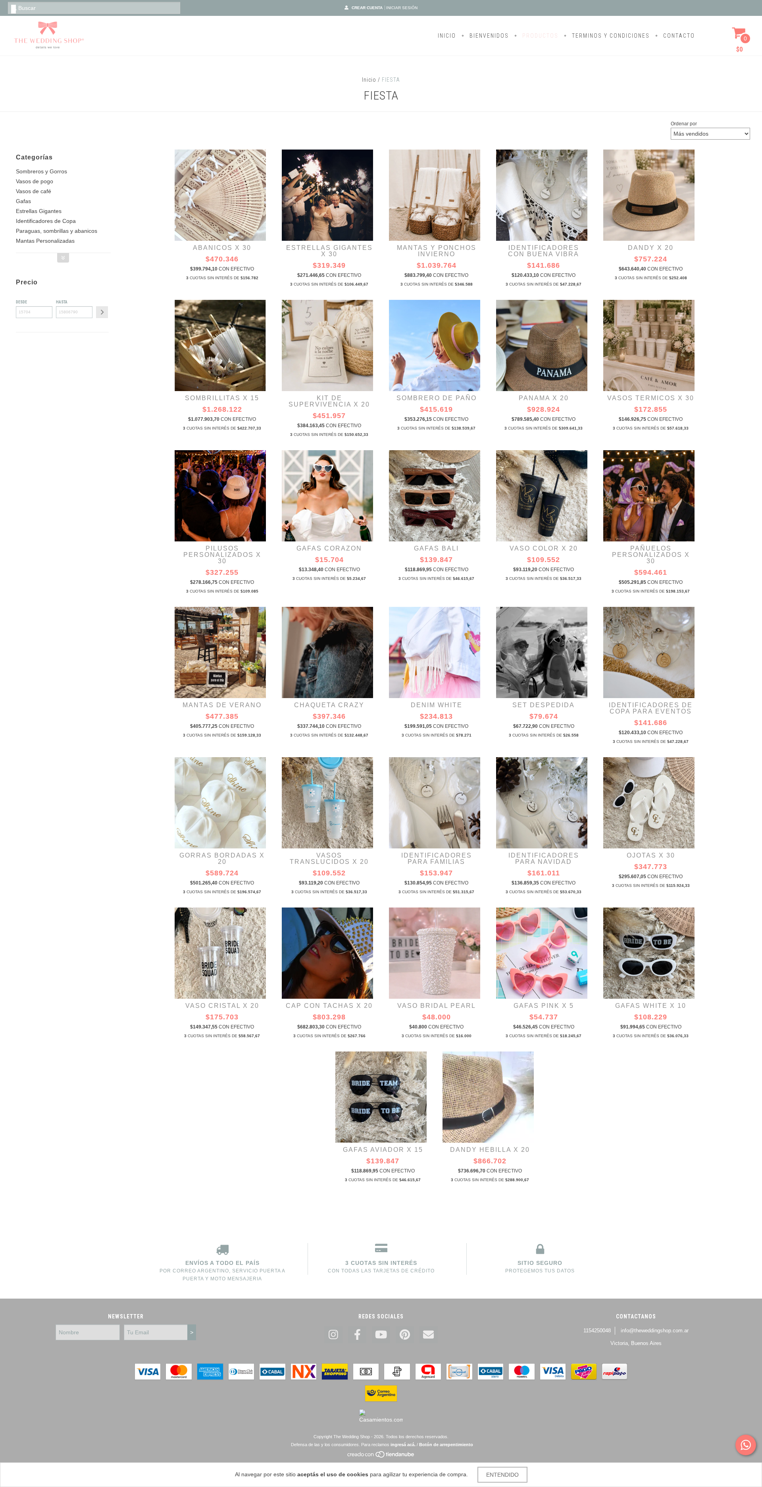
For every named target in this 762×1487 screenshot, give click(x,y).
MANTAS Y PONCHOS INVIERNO (436, 250)
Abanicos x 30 (222, 247)
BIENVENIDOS (488, 36)
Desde (21, 302)
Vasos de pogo (34, 181)
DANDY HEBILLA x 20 (490, 1149)
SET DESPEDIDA (543, 705)
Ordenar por (684, 124)
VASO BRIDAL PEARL (436, 1005)
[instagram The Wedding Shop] (333, 1334)
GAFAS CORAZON (329, 548)
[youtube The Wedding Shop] (381, 1334)
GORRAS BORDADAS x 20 (222, 858)
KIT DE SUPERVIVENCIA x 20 (329, 401)
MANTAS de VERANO (222, 705)
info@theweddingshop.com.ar (655, 1331)
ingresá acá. (403, 1444)
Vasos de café (33, 191)
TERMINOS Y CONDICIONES (610, 36)
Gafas (23, 201)
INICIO (447, 36)
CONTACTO (678, 36)
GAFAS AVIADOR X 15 (383, 1149)
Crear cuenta (367, 8)
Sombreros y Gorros (41, 171)
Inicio (369, 80)
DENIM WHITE (436, 705)
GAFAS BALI (436, 548)
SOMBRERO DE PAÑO (436, 398)
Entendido (502, 1475)
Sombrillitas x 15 (222, 398)
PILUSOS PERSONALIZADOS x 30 (222, 554)
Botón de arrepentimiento (446, 1444)
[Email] (428, 1334)
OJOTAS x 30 (651, 855)
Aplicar (102, 312)
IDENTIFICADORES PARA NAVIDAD (543, 858)
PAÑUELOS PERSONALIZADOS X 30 (651, 554)
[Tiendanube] (381, 1456)
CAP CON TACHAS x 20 (329, 1005)
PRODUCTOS (539, 36)
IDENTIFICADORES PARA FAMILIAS (436, 858)
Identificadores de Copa (46, 221)
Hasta (61, 302)
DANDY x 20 (650, 247)
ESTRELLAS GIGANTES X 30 (329, 250)
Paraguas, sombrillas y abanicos (56, 231)
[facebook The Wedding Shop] (357, 1334)
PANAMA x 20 (544, 398)
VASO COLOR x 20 (544, 548)
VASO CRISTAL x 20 (222, 1005)
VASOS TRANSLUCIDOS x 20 (329, 858)
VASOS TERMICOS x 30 (650, 398)
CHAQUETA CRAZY (329, 705)
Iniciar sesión (402, 8)
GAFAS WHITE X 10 (650, 1005)
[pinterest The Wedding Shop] (405, 1334)
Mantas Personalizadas (45, 241)
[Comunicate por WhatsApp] (745, 1445)
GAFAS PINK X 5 (544, 1005)
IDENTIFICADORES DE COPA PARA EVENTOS (651, 708)
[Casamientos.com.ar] (381, 1419)
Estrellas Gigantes (39, 211)
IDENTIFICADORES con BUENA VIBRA (543, 250)
